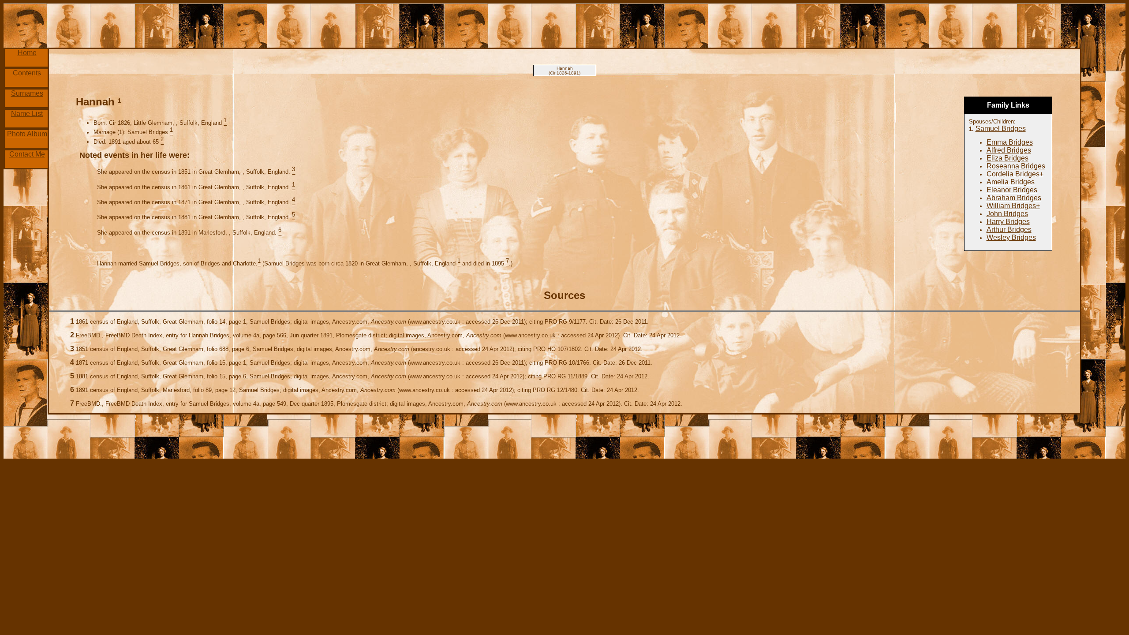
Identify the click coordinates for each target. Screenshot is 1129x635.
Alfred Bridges (1009, 150)
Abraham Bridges (1014, 198)
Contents (27, 73)
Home (27, 52)
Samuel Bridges (1001, 128)
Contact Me (27, 154)
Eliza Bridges (1007, 158)
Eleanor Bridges (1012, 190)
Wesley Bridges (1011, 237)
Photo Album (27, 134)
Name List (27, 113)
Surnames (27, 93)
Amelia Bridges (1011, 182)
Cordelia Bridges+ (1015, 174)
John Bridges (1007, 213)
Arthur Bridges (1009, 229)
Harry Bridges (1008, 221)
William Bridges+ (1013, 205)
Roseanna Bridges (1016, 166)
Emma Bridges (1010, 142)
